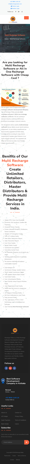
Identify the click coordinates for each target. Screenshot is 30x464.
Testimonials (7, 455)
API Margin (4, 416)
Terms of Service (22, 455)
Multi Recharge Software (17, 39)
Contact (12, 459)
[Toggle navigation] (26, 17)
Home (6, 39)
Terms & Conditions (20, 420)
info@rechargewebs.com (15, 4)
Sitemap (18, 459)
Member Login (15, 8)
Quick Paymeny (5, 420)
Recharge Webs (20, 452)
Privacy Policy (19, 416)
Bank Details (5, 424)
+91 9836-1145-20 (15, 1)
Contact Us (18, 413)
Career (17, 424)
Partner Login (15, 6)
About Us (4, 413)
